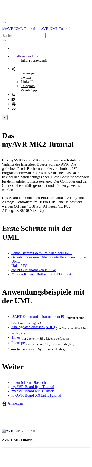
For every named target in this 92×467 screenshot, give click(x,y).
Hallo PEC (19, 266)
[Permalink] (13, 109)
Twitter (26, 77)
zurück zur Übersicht (31, 383)
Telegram (28, 86)
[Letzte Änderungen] (13, 94)
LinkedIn (27, 82)
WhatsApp (29, 90)
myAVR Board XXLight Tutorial (36, 395)
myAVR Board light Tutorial (32, 387)
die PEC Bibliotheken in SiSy (33, 270)
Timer (15, 337)
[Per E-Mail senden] (13, 99)
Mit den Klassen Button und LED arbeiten (43, 274)
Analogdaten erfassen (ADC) (33, 327)
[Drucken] (13, 104)
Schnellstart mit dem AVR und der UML (41, 253)
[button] (24, 56)
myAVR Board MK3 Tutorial (33, 391)
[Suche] (4, 40)
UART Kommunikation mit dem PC (38, 317)
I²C (13, 348)
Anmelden (15, 403)
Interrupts (18, 343)
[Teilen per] (13, 68)
